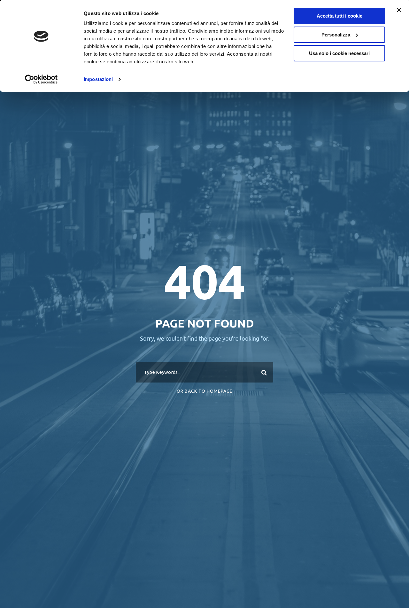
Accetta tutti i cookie (339, 16)
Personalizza (335, 34)
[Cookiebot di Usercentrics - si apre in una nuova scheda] (41, 79)
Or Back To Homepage (205, 391)
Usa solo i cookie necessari (339, 53)
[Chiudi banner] (399, 10)
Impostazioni (98, 79)
